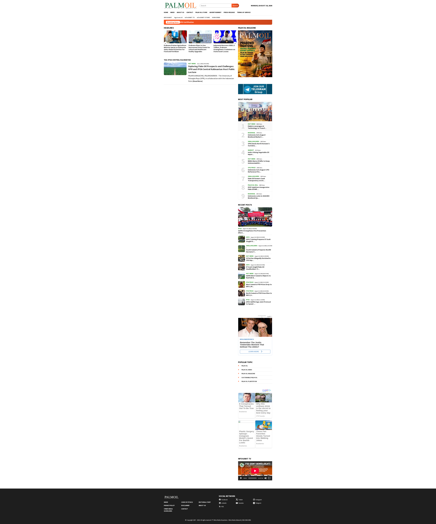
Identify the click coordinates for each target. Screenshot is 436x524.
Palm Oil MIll (253, 185)
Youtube (241, 503)
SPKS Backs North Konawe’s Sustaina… (259, 145)
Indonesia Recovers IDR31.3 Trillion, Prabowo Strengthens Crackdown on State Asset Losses (199, 48)
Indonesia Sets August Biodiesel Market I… (257, 136)
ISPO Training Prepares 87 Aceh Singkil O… (258, 240)
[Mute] (265, 478)
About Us (202, 505)
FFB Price (249, 282)
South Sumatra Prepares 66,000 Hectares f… (258, 251)
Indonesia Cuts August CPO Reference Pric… (258, 171)
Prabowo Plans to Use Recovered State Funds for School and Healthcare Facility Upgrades (174, 48)
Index (166, 502)
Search (235, 5)
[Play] (241, 478)
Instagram (259, 500)
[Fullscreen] (269, 478)
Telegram (258, 503)
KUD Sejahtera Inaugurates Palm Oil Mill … (258, 188)
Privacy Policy (169, 505)
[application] (255, 470)
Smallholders (253, 141)
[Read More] (198, 81)
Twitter (240, 500)
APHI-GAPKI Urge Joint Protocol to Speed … (258, 303)
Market (251, 150)
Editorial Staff (205, 502)
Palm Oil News (247, 370)
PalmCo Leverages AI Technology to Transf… (257, 127)
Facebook (224, 500)
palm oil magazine (248, 374)
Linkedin (224, 503)
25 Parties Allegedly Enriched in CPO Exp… (258, 259)
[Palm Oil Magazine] (180, 5)
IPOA (240, 229)
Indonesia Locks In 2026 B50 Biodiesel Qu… (258, 197)
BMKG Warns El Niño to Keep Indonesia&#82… (259, 162)
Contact (184, 509)
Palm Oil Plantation (249, 381)
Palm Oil (245, 366)
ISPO (248, 237)
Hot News (192, 64)
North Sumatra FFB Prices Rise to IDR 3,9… (259, 294)
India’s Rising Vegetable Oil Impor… (258, 153)
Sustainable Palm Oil (249, 378)
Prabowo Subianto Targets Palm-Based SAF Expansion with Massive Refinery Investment (224, 48)
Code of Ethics (187, 502)
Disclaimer (185, 505)
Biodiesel (251, 133)
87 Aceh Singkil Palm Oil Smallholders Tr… (255, 268)
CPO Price (251, 168)
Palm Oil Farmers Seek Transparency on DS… (256, 180)
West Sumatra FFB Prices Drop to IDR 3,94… (259, 285)
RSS (222, 507)
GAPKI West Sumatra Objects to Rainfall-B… (258, 277)
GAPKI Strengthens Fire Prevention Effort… (252, 232)
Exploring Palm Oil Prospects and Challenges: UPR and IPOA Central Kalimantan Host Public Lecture (211, 69)
